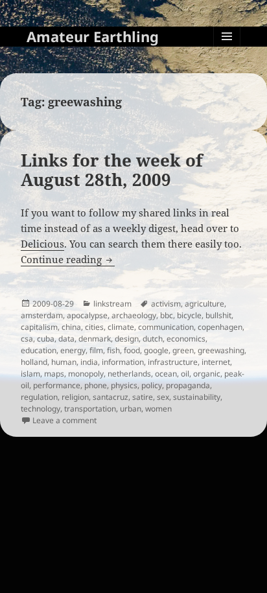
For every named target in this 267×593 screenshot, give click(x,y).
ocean (166, 373)
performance (56, 385)
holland (34, 361)
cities (94, 326)
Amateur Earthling (93, 36)
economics (186, 338)
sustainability (196, 396)
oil (185, 373)
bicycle (189, 315)
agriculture (204, 303)
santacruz (110, 396)
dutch (153, 338)
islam (30, 373)
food (132, 350)
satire (142, 396)
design (127, 338)
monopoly (86, 373)
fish (113, 350)
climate (121, 326)
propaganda (188, 385)
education (38, 350)
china (71, 326)
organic (206, 373)
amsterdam (42, 315)
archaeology (133, 315)
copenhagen (220, 326)
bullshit (218, 315)
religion (75, 396)
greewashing (221, 350)
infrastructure (173, 361)
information (123, 361)
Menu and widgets (227, 49)
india (89, 361)
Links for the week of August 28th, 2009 (112, 169)
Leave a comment (64, 420)
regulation (39, 396)
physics (124, 385)
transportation (90, 408)
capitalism (39, 326)
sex (163, 396)
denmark (94, 338)
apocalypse (87, 315)
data (66, 338)
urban (130, 408)
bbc (166, 315)
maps (54, 373)
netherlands (129, 373)
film (96, 350)
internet (216, 361)
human (63, 361)
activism (166, 303)
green (183, 350)
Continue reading (68, 259)
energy (73, 350)
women (158, 408)
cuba (45, 338)
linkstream (112, 303)
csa (27, 338)
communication (166, 326)
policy (151, 385)
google (156, 350)
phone (95, 385)
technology (40, 408)
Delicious (42, 243)
